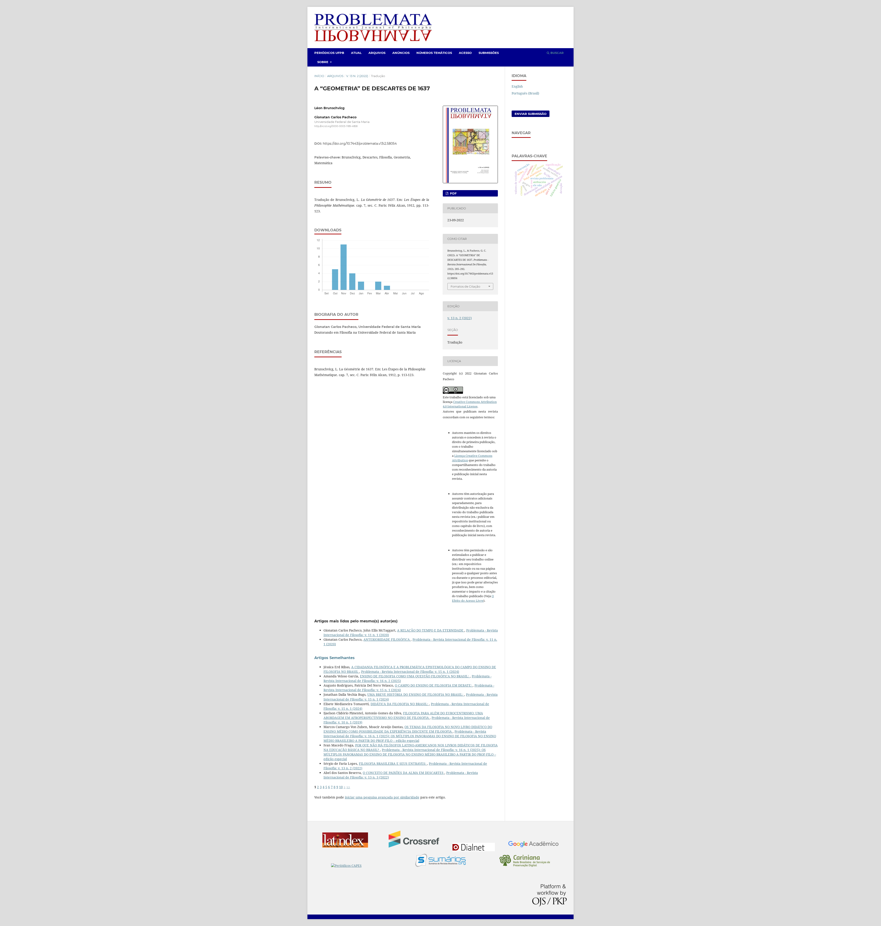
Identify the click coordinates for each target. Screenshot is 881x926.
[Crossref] (414, 840)
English (517, 86)
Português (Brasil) (525, 93)
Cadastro (543, 13)
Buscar (556, 53)
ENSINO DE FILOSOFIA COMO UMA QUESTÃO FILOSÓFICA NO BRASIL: (415, 676)
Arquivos (376, 53)
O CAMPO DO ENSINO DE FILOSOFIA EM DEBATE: (434, 685)
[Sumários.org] (440, 861)
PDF (453, 193)
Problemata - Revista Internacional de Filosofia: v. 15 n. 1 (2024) (410, 671)
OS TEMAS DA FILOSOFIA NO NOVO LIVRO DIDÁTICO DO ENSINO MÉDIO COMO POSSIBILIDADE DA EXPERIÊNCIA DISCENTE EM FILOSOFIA (407, 729)
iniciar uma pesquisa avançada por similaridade (382, 797)
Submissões (489, 53)
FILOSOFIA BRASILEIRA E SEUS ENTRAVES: (393, 763)
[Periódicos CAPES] (356, 865)
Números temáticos (434, 53)
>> (348, 787)
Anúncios (401, 53)
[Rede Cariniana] (524, 861)
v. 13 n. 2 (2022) (357, 76)
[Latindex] (347, 840)
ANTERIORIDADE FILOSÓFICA (387, 639)
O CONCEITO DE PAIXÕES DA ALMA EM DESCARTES (403, 773)
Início (319, 76)
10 (341, 787)
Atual (356, 53)
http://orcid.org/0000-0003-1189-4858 (335, 126)
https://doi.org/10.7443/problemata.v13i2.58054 (360, 143)
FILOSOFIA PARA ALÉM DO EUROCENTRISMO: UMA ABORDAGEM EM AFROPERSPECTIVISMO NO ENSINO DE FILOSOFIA (403, 715)
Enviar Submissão (530, 114)
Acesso (465, 53)
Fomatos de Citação (465, 286)
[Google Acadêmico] (533, 845)
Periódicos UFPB (329, 53)
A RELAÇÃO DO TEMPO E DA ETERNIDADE (430, 630)
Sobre (323, 62)
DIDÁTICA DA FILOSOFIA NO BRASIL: (400, 704)
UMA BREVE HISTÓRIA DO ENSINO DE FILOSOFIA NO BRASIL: (415, 694)
